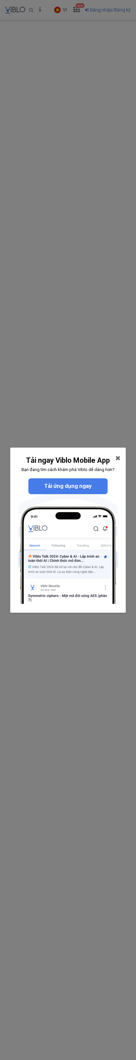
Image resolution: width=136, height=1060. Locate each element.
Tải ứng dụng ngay (68, 486)
